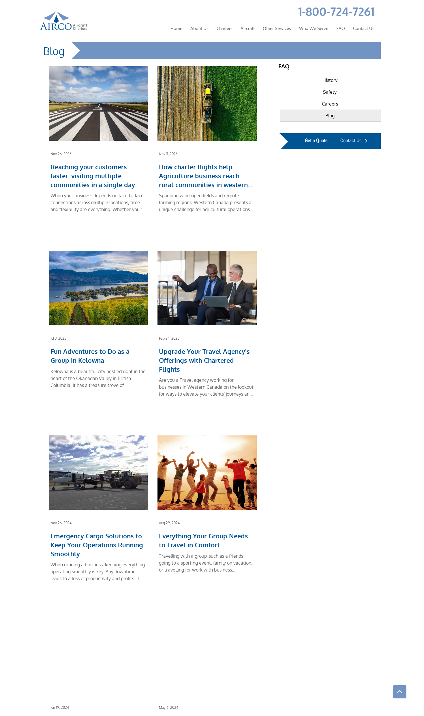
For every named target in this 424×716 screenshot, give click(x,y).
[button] (313, 28)
